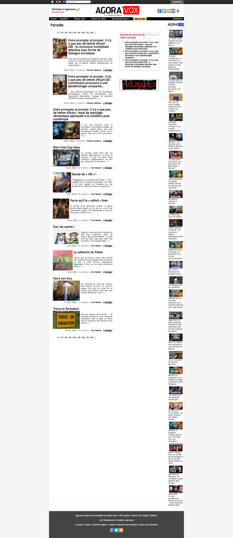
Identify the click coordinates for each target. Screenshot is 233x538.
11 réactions (83, 302)
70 (87, 32)
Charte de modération (148, 525)
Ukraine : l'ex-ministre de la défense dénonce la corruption (175, 145)
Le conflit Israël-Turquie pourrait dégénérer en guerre (175, 42)
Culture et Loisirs (98, 19)
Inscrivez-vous (58, 12)
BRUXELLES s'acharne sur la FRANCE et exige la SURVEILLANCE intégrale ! (175, 379)
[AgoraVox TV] (173, 12)
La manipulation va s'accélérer (175, 286)
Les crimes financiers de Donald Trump (174, 272)
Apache (127, 515)
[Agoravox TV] (63, 1)
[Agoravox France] (57, 1)
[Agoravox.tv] (176, 26)
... (95, 32)
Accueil (54, 19)
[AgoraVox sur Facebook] (159, 12)
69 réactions (83, 168)
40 (74, 32)
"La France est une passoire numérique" (174, 397)
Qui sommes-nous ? (120, 19)
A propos (79, 525)
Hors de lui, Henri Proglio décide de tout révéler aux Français (174, 106)
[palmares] (139, 90)
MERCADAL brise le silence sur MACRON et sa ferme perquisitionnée (175, 254)
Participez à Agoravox (63, 9)
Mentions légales (100, 525)
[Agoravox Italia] (60, 1)
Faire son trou (62, 278)
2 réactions (84, 272)
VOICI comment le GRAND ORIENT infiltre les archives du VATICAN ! (175, 183)
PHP (140, 515)
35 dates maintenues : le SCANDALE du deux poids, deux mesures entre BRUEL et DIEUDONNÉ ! (175, 62)
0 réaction (80, 70)
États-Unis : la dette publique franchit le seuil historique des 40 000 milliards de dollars (175, 325)
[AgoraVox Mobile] (178, 12)
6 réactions (84, 220)
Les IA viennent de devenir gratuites (175, 362)
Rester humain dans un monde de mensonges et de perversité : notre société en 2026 (175, 457)
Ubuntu (134, 515)
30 (70, 32)
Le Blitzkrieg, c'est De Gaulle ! (175, 215)
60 (83, 32)
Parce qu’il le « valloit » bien (89, 200)
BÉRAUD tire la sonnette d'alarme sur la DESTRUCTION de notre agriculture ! (175, 303)
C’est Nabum (96, 168)
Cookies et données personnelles (123, 525)
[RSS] (169, 12)
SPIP (121, 515)
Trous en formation (66, 308)
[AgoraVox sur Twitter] (164, 12)
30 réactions (83, 194)
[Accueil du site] (117, 16)
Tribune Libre (79, 19)
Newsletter (177, 19)
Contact (88, 525)
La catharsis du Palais (88, 252)
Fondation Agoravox (124, 520)
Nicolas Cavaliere (94, 70)
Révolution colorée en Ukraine (173, 201)
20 (66, 32)
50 (79, 32)
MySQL (146, 515)
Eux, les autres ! (63, 226)
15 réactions (83, 330)
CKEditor (153, 515)
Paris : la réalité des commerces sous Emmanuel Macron (175, 345)
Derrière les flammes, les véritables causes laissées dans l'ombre (175, 478)
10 (62, 32)
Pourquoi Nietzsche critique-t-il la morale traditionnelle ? (174, 126)
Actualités (64, 19)
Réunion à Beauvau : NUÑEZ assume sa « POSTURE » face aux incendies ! (174, 435)
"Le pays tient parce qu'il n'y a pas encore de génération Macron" (175, 163)
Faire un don (139, 19)
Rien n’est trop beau (66, 147)
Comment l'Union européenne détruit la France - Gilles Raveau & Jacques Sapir (175, 499)
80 (92, 32)
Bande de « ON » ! (84, 174)
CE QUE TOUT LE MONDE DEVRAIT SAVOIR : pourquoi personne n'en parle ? (175, 85)
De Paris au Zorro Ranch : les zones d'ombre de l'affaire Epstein (175, 415)
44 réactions (83, 246)
